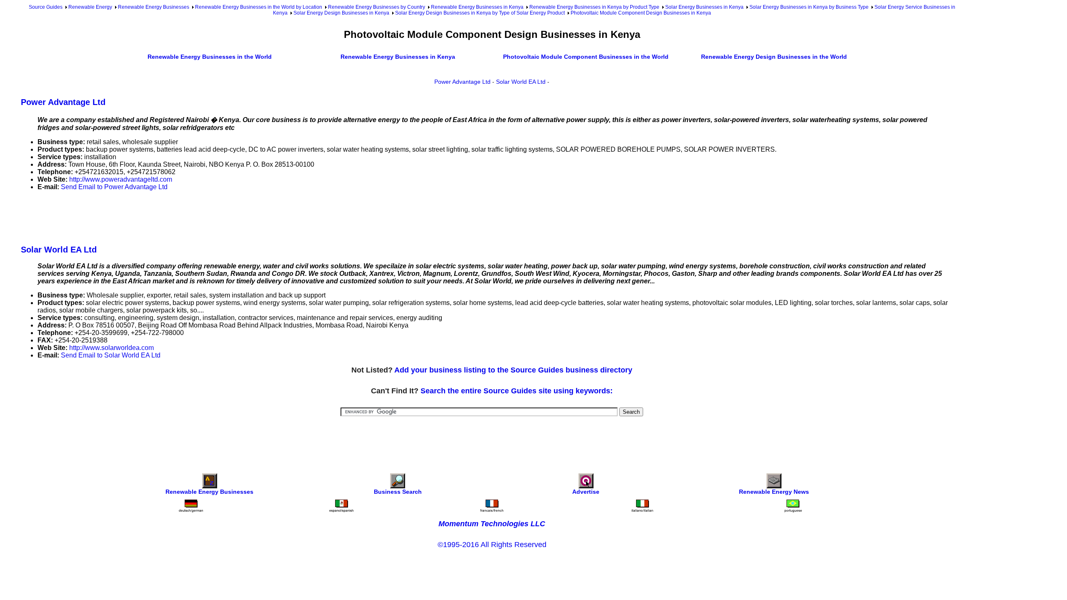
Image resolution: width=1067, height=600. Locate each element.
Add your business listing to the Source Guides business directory (513, 370)
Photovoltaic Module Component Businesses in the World (586, 56)
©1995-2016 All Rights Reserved (492, 544)
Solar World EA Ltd (521, 81)
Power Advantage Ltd (462, 81)
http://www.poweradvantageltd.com (120, 179)
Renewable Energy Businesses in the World (210, 56)
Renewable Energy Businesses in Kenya (477, 7)
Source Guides (46, 7)
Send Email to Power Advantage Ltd (114, 186)
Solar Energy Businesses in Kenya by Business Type (809, 7)
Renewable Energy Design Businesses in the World (774, 56)
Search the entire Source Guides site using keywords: (517, 391)
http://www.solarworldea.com (111, 347)
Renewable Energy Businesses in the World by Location (258, 7)
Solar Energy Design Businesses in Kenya (341, 13)
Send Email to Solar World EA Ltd (110, 355)
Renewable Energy (90, 7)
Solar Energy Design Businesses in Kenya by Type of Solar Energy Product (480, 13)
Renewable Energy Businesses (153, 7)
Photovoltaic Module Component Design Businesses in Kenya (641, 13)
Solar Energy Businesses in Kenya (704, 7)
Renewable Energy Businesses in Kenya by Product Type (594, 7)
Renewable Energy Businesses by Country (376, 7)
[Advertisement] (172, 216)
